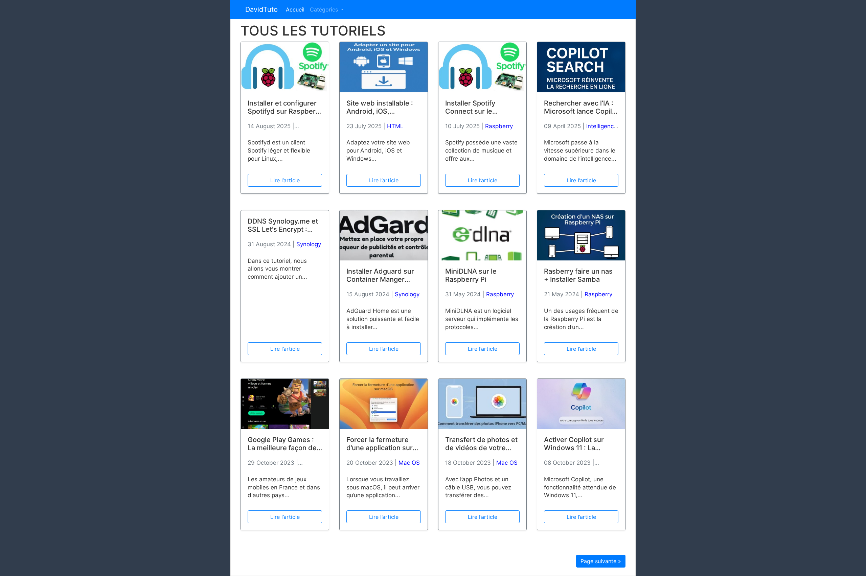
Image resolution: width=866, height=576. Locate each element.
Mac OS (409, 462)
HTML (395, 126)
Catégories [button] (325, 9)
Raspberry (499, 126)
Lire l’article (285, 180)
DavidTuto (261, 9)
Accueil (295, 9)
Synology (308, 244)
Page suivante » (600, 561)
